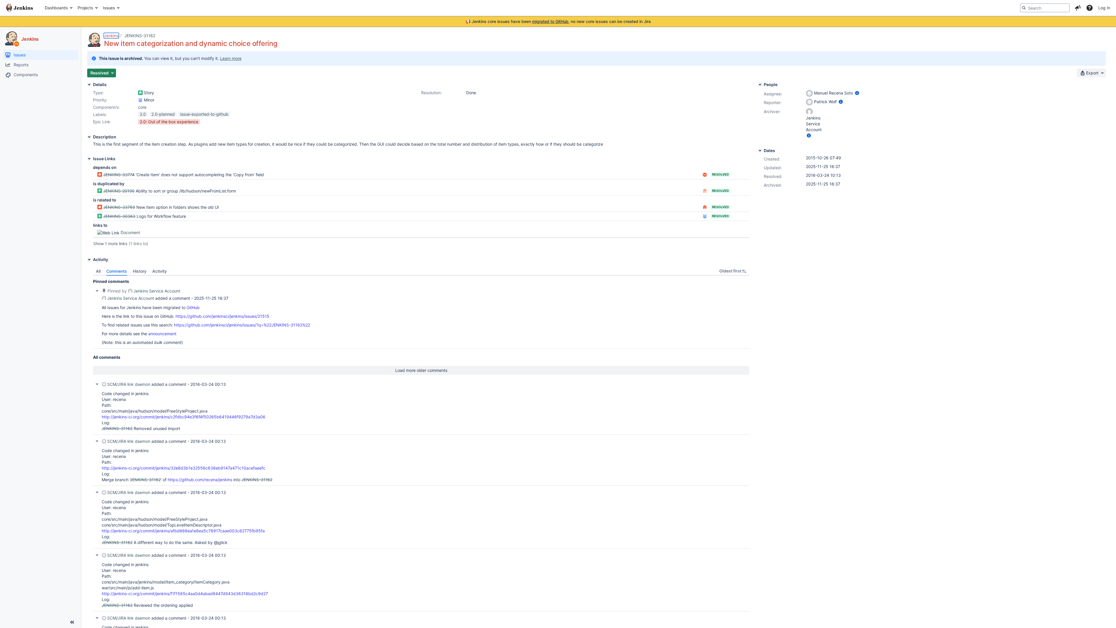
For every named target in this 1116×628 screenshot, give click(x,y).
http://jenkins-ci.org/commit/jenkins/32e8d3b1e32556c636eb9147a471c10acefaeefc (183, 467)
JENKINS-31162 (139, 35)
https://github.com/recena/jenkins (200, 479)
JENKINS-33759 (119, 207)
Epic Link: (102, 121)
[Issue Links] (89, 159)
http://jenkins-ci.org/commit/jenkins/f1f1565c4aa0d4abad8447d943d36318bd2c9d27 (185, 593)
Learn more (231, 58)
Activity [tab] (159, 271)
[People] (760, 85)
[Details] (89, 85)
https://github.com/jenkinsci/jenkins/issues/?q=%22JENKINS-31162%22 (242, 324)
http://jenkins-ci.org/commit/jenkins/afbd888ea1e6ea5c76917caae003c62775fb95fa (183, 530)
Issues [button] (109, 7)
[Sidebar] (72, 622)
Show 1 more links (110, 243)
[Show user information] (857, 92)
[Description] (89, 137)
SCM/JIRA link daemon (128, 384)
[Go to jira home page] (19, 8)
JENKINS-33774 (119, 174)
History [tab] (139, 271)
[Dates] (760, 151)
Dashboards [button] (56, 7)
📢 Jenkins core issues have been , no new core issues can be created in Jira (558, 21)
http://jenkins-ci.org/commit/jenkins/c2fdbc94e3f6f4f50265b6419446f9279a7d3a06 (183, 416)
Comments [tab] (116, 271)
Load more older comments (421, 370)
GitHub (193, 307)
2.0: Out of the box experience (169, 121)
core (142, 107)
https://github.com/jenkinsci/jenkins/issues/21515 (222, 316)
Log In (1104, 7)
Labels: (100, 114)
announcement (162, 333)
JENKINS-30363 (119, 216)
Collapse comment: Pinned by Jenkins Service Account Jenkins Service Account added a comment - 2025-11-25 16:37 (97, 290)
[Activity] (89, 260)
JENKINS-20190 (119, 190)
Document (130, 232)
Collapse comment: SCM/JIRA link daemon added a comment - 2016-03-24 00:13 (97, 384)
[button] (1078, 8)
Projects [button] (85, 7)
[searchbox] (1044, 8)
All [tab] (98, 271)
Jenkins (111, 35)
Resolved (720, 174)
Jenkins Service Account (156, 290)
